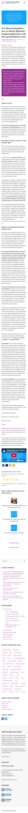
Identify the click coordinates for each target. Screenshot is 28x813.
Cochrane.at (5, 705)
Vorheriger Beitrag (14, 543)
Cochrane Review (18, 652)
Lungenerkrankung (14, 672)
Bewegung (4, 675)
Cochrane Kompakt (6, 701)
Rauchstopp (5, 686)
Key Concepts (16, 649)
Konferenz (4, 677)
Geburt (22, 672)
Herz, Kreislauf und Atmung (12, 620)
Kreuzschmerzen (17, 666)
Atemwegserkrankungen (7, 680)
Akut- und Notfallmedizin (12, 611)
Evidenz (4, 655)
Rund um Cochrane (7, 639)
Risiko (11, 686)
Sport (18, 675)
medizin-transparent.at (7, 709)
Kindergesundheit (7, 636)
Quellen (4, 424)
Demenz (11, 677)
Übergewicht (5, 672)
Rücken (22, 677)
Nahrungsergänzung (20, 663)
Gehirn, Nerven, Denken (12, 618)
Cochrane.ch (5, 707)
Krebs (7, 622)
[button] (3, 465)
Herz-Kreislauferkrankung (7, 663)
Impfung (23, 691)
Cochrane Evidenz (7, 609)
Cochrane (4, 691)
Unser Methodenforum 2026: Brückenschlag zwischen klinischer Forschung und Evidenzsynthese (14, 584)
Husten (17, 691)
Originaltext (7, 420)
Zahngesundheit (14, 683)
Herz (16, 680)
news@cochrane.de (11, 779)
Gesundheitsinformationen (19, 658)
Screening (23, 683)
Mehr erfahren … (6, 756)
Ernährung (4, 652)
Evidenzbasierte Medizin (16, 669)
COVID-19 (9, 658)
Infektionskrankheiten (8, 634)
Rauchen (10, 666)
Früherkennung (5, 683)
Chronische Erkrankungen (12, 614)
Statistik (4, 661)
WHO (3, 658)
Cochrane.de (5, 703)
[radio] (4, 479)
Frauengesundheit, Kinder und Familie (15, 616)
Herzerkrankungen (12, 661)
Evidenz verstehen (17, 39)
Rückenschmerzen (17, 655)
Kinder (3, 666)
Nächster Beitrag (14, 547)
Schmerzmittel (5, 669)
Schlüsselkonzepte (11, 41)
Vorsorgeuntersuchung (7, 689)
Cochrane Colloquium (19, 686)
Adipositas (11, 691)
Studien (17, 677)
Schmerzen (11, 675)
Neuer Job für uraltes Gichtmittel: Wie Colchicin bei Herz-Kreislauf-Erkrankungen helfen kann (13, 598)
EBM (10, 652)
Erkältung (21, 661)
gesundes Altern (18, 689)
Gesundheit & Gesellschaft (9, 632)
